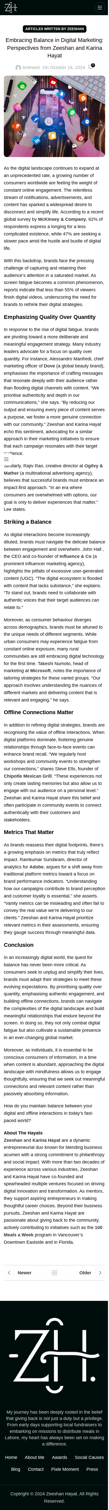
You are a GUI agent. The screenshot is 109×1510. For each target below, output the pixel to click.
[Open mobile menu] (100, 8)
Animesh (31, 67)
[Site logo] (11, 7)
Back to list (54, 1273)
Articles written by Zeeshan (54, 29)
